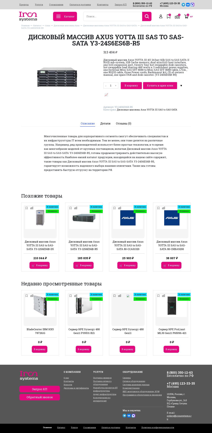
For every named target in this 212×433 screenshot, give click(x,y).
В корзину (131, 85)
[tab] (87, 124)
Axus (47, 25)
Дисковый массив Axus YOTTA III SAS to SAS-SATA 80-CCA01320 (128, 245)
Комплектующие (131, 388)
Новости (68, 384)
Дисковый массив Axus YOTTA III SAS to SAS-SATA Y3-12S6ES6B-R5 (84, 245)
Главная (25, 25)
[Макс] (192, 5)
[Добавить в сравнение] (106, 94)
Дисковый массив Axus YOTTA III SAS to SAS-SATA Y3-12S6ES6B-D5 (40, 245)
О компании (56, 5)
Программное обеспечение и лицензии (142, 395)
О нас (66, 378)
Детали (105, 123)
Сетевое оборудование (134, 381)
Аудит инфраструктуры (104, 394)
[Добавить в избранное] (181, 85)
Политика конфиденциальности (157, 427)
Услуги (39, 5)
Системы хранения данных (136, 384)
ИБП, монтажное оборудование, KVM (141, 391)
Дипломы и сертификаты (76, 388)
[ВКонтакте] (188, 5)
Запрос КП (121, 5)
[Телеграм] (183, 5)
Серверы (127, 378)
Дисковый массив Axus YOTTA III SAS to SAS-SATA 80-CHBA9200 (171, 245)
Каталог (37, 25)
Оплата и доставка (80, 5)
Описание (88, 123)
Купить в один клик (160, 85)
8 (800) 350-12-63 (142, 3)
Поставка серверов (102, 378)
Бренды (24, 5)
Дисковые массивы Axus (67, 25)
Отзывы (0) (123, 123)
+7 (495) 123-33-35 (170, 3)
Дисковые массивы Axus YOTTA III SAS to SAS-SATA (110, 25)
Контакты (102, 5)
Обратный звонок (40, 397)
